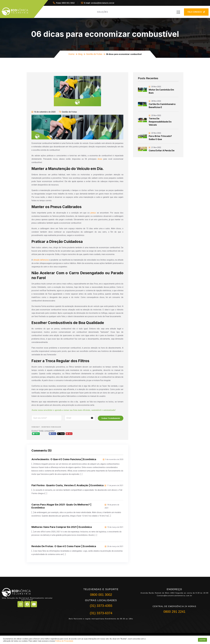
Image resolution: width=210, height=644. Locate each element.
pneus (93, 213)
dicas (100, 159)
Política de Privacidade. (64, 641)
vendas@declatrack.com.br (102, 3)
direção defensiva (41, 260)
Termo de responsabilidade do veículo (160, 121)
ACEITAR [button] (202, 640)
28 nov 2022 (156, 101)
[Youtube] (34, 604)
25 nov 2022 (156, 115)
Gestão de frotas (94, 54)
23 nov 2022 (156, 133)
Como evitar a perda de (161, 150)
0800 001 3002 (68, 3)
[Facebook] (27, 604)
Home (71, 54)
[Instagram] (21, 604)
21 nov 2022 (156, 147)
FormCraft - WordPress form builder (46, 427)
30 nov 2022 (156, 87)
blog (80, 54)
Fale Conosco (195, 12)
